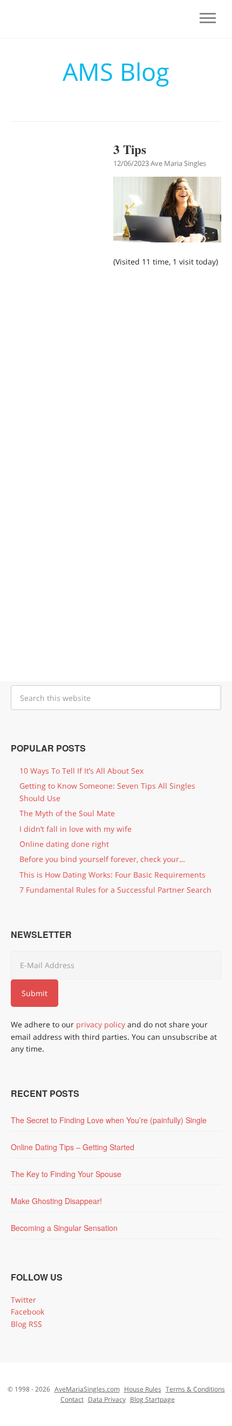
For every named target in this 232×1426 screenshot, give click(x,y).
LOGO (62, 20)
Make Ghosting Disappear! (56, 1200)
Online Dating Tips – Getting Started (72, 1147)
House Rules (142, 1389)
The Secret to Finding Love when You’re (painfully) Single (109, 1120)
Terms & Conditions (195, 1389)
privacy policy (100, 1024)
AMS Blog (116, 71)
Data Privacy (107, 1399)
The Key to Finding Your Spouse (66, 1173)
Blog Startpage (152, 1399)
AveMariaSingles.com (87, 1389)
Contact (72, 1399)
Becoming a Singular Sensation (64, 1227)
